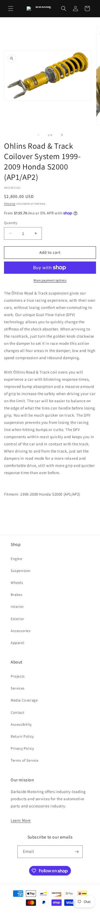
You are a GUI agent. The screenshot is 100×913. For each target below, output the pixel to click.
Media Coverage (24, 700)
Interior (17, 606)
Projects (18, 676)
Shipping (9, 203)
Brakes (16, 594)
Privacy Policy (22, 748)
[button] (11, 8)
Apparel (17, 642)
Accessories (21, 630)
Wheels (17, 582)
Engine (16, 558)
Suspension (21, 570)
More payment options (50, 280)
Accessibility (21, 724)
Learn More (21, 820)
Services (18, 688)
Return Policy (22, 736)
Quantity (10, 223)
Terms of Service (25, 760)
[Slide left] (38, 135)
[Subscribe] (76, 851)
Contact (17, 712)
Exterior (17, 618)
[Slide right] (62, 135)
